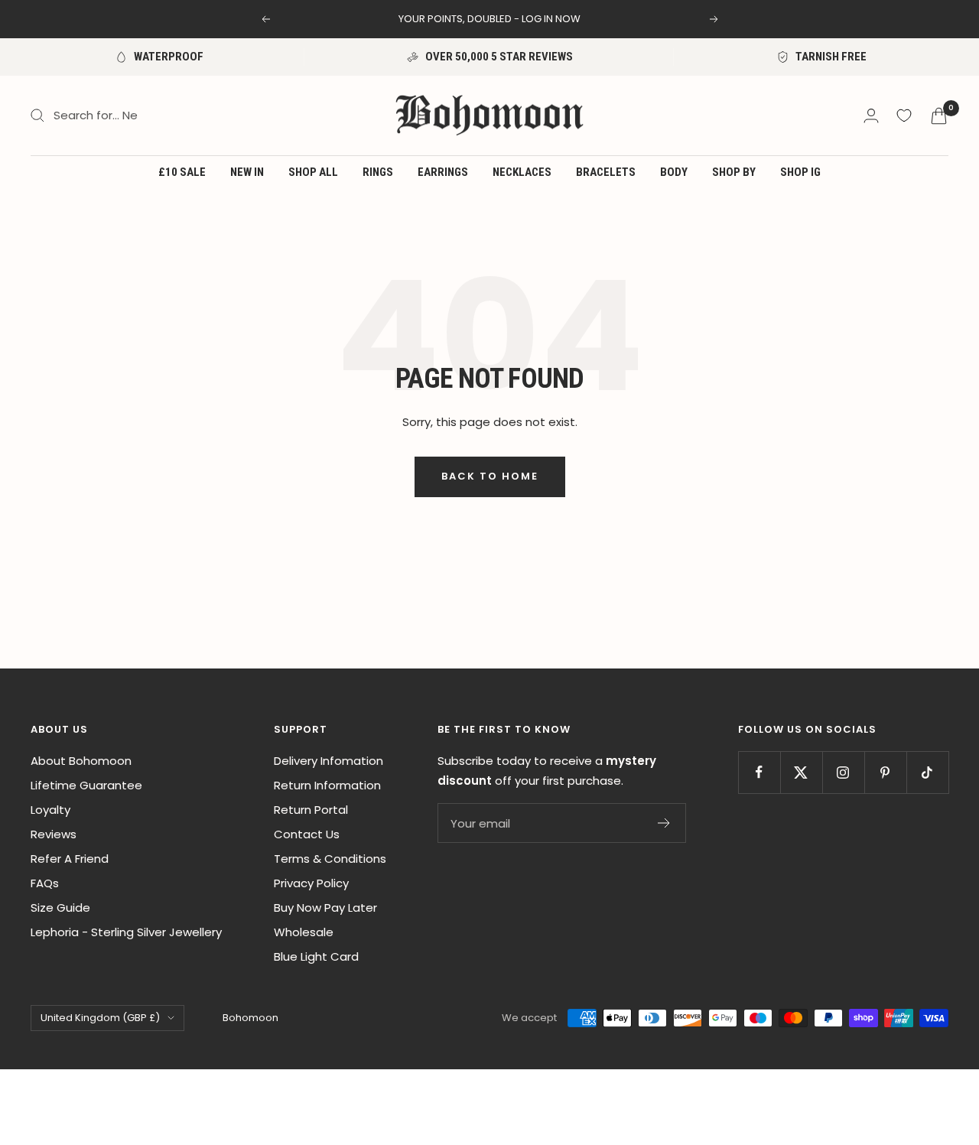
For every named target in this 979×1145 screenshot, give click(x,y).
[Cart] (938, 115)
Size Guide (60, 907)
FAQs (45, 883)
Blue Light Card (316, 956)
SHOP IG (800, 172)
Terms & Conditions (330, 859)
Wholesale (303, 932)
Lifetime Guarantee (86, 785)
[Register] (664, 823)
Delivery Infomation (328, 761)
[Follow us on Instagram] (843, 772)
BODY (674, 172)
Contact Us (307, 834)
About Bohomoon (81, 761)
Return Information (327, 785)
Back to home (489, 476)
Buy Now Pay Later (325, 907)
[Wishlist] (904, 115)
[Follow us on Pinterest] (885, 772)
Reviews (53, 834)
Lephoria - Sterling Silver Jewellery (126, 932)
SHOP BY (734, 172)
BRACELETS (606, 172)
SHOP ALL (313, 172)
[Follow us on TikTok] (927, 772)
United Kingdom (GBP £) (100, 1017)
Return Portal (311, 810)
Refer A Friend (70, 859)
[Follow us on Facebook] (759, 772)
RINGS (378, 172)
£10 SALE (182, 172)
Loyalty (50, 810)
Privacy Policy (311, 883)
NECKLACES (522, 172)
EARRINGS (443, 172)
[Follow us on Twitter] (801, 772)
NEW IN (247, 172)
